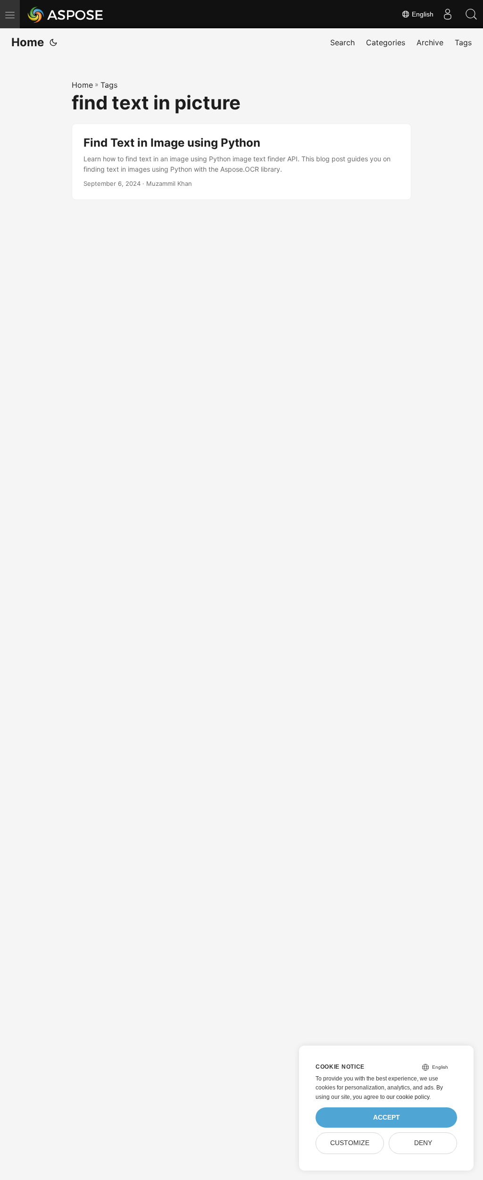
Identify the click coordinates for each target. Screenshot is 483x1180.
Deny (423, 1143)
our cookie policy (407, 1097)
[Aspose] (66, 14)
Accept (386, 1117)
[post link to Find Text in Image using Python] (241, 162)
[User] (447, 14)
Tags (108, 85)
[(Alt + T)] (53, 42)
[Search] (471, 14)
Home (27, 42)
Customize (349, 1143)
